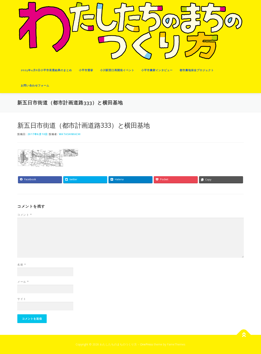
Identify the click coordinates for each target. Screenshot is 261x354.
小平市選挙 (86, 70)
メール (23, 282)
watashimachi (70, 134)
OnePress (146, 344)
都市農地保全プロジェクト (197, 70)
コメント (24, 215)
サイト (21, 299)
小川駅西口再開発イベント (117, 70)
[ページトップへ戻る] (244, 335)
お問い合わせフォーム (35, 85)
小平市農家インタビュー (157, 70)
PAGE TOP (251, 339)
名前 (21, 264)
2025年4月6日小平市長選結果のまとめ (46, 70)
